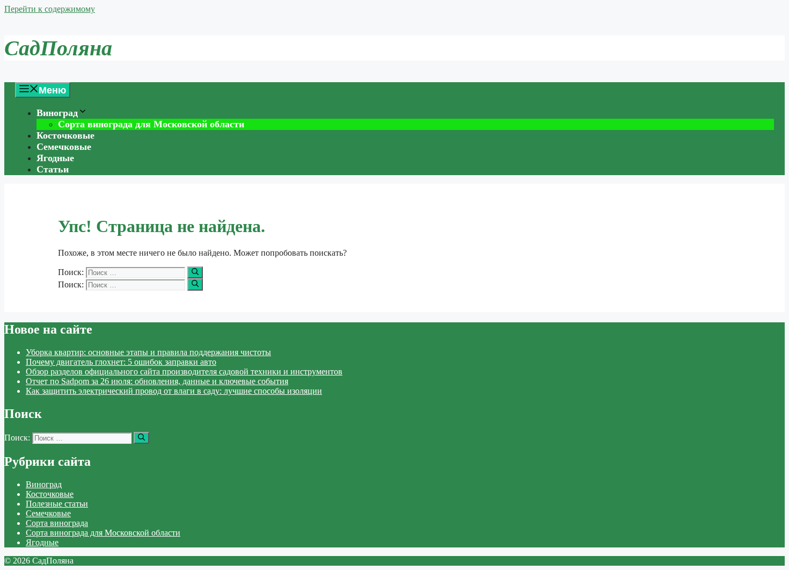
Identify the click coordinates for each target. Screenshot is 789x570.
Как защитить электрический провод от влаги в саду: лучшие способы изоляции (174, 390)
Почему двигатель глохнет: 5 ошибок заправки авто (121, 361)
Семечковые (63, 146)
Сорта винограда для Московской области (151, 124)
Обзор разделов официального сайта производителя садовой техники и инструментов (184, 371)
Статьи (52, 169)
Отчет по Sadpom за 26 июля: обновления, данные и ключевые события (157, 381)
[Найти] (195, 272)
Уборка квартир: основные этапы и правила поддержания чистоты (148, 352)
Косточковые (65, 135)
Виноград (57, 112)
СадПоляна (58, 48)
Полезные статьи (57, 503)
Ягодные (55, 158)
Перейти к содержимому (49, 8)
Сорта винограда (57, 523)
